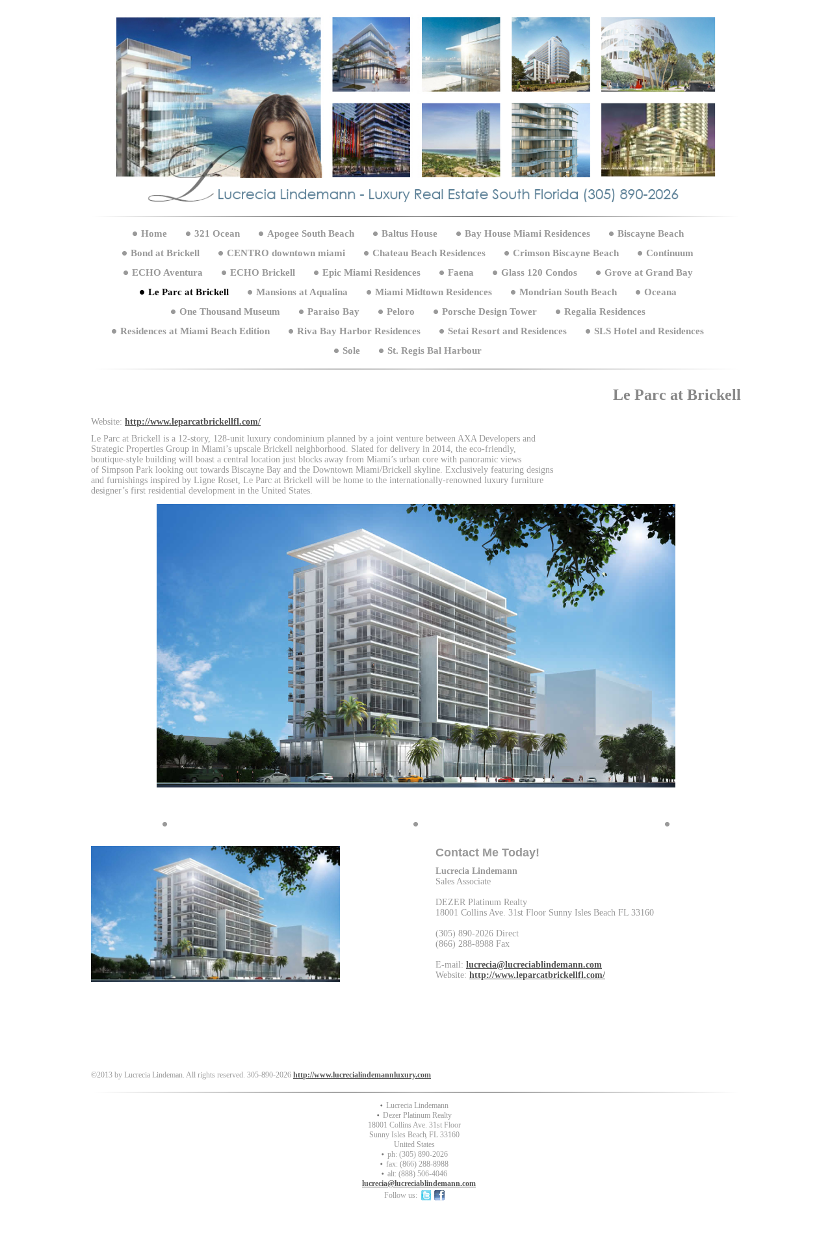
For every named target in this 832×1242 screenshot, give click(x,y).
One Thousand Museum (229, 311)
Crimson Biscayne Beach (566, 253)
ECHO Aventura (167, 272)
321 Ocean (217, 233)
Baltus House (409, 233)
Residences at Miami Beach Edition (195, 331)
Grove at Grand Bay (648, 272)
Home (154, 233)
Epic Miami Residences (371, 272)
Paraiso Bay (333, 311)
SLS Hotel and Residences (649, 331)
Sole (353, 350)
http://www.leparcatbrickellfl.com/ (193, 422)
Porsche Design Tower (489, 311)
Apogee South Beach (310, 233)
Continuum (670, 253)
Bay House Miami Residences (527, 233)
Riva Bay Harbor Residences (359, 331)
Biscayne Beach (651, 233)
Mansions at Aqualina (302, 292)
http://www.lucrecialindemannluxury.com (362, 1074)
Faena (461, 272)
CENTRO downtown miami (286, 253)
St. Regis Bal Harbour (434, 350)
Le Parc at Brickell (188, 292)
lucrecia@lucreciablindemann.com (534, 965)
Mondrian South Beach (568, 292)
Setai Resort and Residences (507, 331)
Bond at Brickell (165, 253)
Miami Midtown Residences (433, 292)
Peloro (401, 311)
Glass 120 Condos (539, 272)
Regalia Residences (604, 311)
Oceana (660, 292)
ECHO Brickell (262, 272)
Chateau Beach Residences (429, 253)
